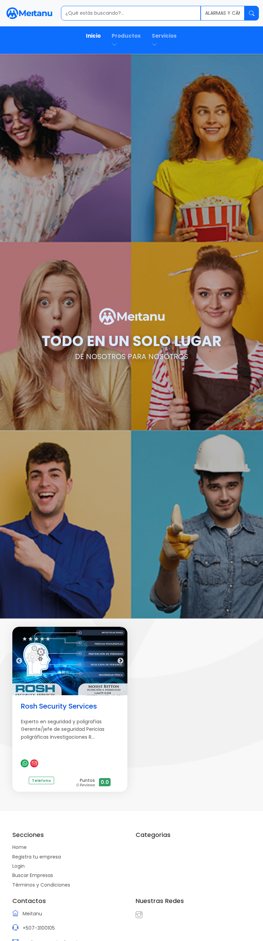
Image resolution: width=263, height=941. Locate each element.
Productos (126, 35)
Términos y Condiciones (41, 884)
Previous (19, 661)
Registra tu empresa (36, 856)
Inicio (93, 35)
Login (18, 866)
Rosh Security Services (59, 706)
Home (19, 847)
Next (120, 661)
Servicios (164, 35)
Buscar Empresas (32, 875)
